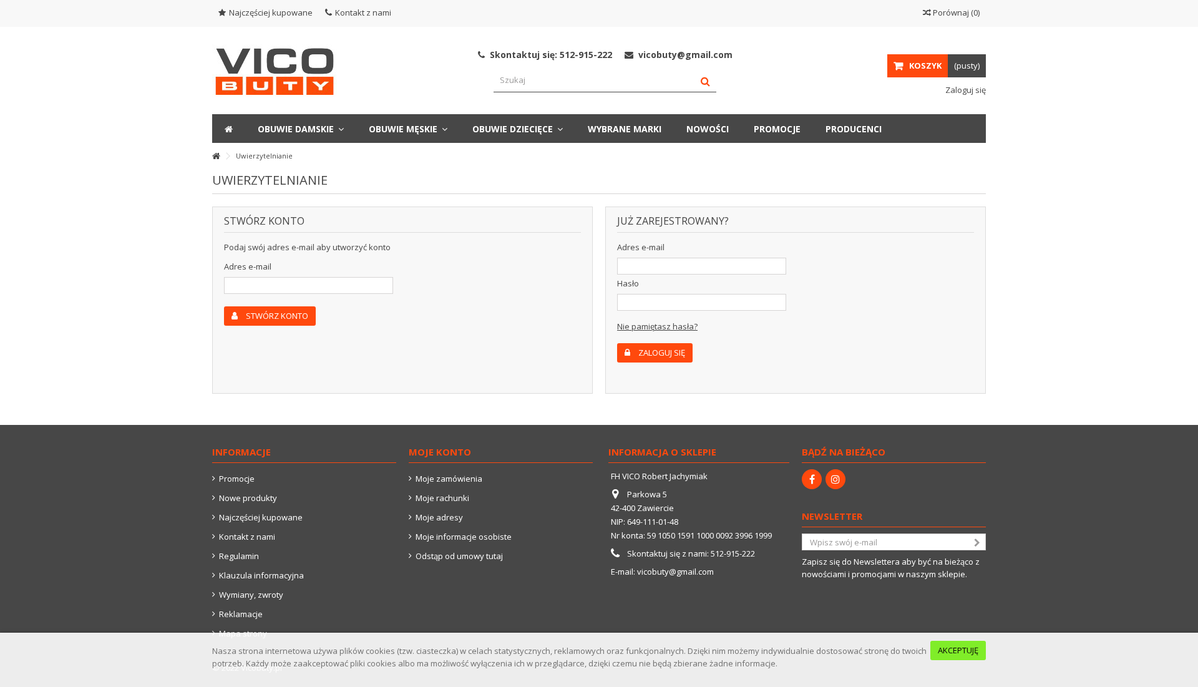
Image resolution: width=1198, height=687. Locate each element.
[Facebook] (812, 479)
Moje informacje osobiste (464, 536)
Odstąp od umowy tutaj (459, 556)
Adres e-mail (247, 266)
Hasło (628, 283)
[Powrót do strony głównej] (216, 156)
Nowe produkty (248, 498)
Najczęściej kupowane (271, 12)
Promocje (237, 478)
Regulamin (239, 556)
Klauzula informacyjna (261, 575)
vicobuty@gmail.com (675, 571)
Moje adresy (439, 517)
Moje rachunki (442, 498)
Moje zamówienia (449, 478)
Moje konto (440, 452)
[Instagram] (835, 479)
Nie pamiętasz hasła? (657, 326)
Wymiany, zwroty (251, 594)
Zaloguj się (964, 89)
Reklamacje (241, 614)
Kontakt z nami (363, 12)
